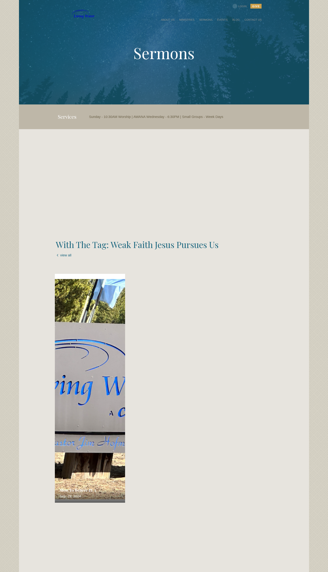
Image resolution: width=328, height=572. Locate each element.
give (256, 6)
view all (65, 255)
